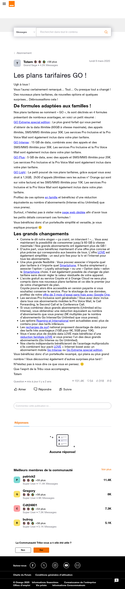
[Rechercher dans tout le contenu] (106, 32)
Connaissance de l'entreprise (80, 582)
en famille (51, 197)
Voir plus (106, 469)
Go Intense (54, 350)
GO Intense (21, 142)
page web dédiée (73, 212)
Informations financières (45, 582)
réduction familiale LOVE (36, 337)
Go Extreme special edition (84, 350)
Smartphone (68, 265)
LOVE (101, 252)
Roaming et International (52, 320)
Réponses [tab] (21, 422)
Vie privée (41, 585)
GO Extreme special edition (32, 122)
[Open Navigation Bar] (5, 4)
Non (23, 550)
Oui (41, 550)
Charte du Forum (22, 574)
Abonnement (24, 53)
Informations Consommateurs (68, 585)
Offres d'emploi (21, 585)
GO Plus (19, 157)
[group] (78, 380)
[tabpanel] (62, 440)
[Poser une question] (116, 580)
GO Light (20, 172)
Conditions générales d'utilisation (53, 574)
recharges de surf (37, 327)
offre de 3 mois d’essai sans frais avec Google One (76, 294)
